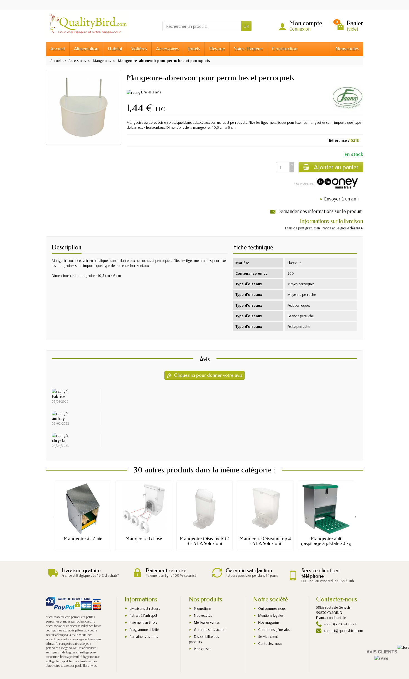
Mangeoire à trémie (83, 538)
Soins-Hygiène (248, 48)
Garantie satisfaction (209, 629)
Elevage (217, 48)
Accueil (57, 48)
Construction (284, 48)
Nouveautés (347, 48)
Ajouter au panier (336, 167)
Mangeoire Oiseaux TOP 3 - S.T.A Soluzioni (204, 541)
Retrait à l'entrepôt (143, 615)
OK (246, 26)
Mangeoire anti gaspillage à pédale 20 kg (326, 541)
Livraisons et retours (145, 608)
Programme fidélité (144, 629)
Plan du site (202, 648)
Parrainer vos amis (144, 636)
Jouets (194, 48)
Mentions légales (270, 615)
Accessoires (167, 48)
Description (67, 247)
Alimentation (86, 48)
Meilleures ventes (207, 622)
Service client (268, 636)
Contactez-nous (270, 643)
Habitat (115, 48)
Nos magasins (268, 622)
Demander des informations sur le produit (319, 211)
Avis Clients (381, 652)
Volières (139, 48)
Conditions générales (274, 629)
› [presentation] (355, 516)
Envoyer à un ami (341, 198)
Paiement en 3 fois (143, 622)
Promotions (202, 608)
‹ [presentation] (53, 516)
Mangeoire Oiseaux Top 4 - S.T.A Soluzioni (265, 541)
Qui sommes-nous (271, 608)
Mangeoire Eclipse (143, 538)
